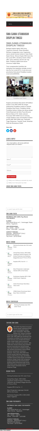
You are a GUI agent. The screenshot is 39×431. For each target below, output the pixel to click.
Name (8, 159)
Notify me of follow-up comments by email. (20, 180)
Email (8, 165)
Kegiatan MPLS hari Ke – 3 (20, 261)
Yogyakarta (9, 50)
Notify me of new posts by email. (18, 183)
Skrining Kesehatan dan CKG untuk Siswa (18, 376)
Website (9, 170)
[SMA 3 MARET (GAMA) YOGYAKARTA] (19, 16)
